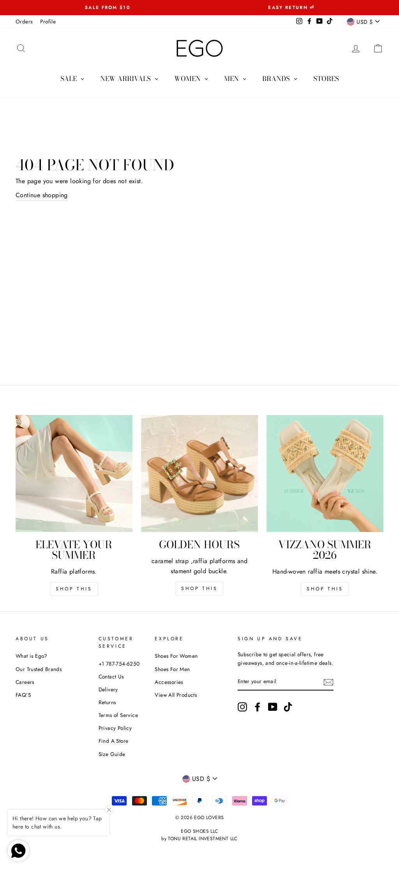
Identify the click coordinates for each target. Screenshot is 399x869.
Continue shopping (42, 195)
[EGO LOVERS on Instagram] (242, 707)
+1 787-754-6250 (119, 664)
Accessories (169, 682)
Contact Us (111, 676)
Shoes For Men (172, 669)
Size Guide (112, 754)
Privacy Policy (115, 728)
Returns (107, 702)
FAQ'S (23, 695)
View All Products (176, 695)
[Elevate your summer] (74, 473)
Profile (48, 21)
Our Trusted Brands (39, 669)
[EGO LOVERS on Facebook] (257, 707)
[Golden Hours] (199, 473)
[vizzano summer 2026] (325, 473)
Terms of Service (118, 715)
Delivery (108, 689)
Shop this (74, 588)
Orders (24, 21)
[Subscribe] (328, 682)
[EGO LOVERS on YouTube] (272, 707)
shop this (199, 588)
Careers (25, 682)
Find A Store (114, 741)
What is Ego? (32, 656)
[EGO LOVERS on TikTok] (288, 707)
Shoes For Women (176, 656)
